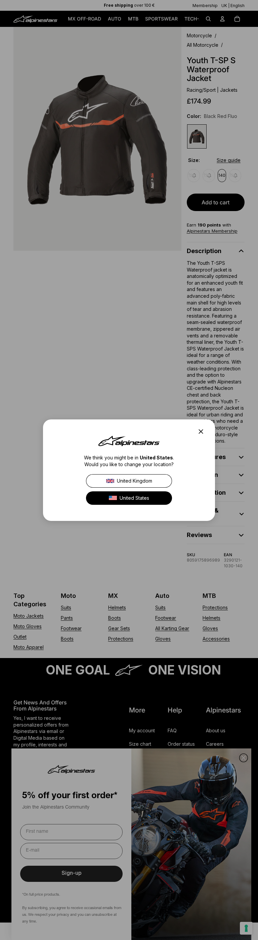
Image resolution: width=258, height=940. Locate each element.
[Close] (203, 431)
